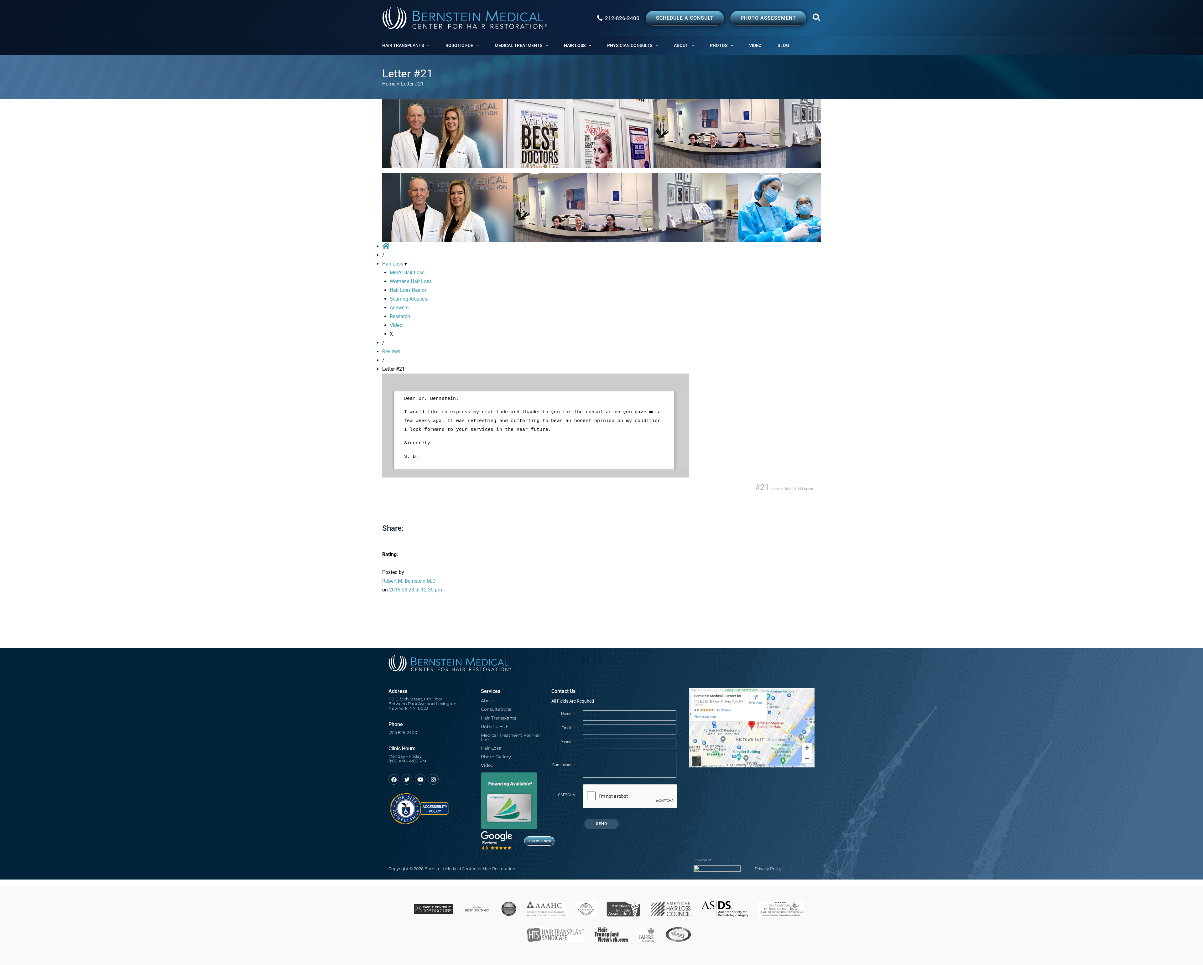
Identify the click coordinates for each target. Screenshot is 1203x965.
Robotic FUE (494, 726)
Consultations (496, 709)
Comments (563, 765)
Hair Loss (392, 264)
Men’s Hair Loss (407, 273)
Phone (567, 742)
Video (396, 325)
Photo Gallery (496, 756)
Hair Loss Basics (408, 290)
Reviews (391, 351)
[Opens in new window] (418, 806)
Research (400, 316)
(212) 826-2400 (402, 732)
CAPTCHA (566, 795)
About (487, 700)
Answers (399, 308)
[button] (817, 19)
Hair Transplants (498, 717)
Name (568, 714)
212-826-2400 (622, 18)
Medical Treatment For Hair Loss (511, 737)
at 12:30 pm (415, 590)
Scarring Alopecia (409, 299)
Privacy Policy (768, 868)
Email (568, 728)
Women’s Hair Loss (411, 281)
